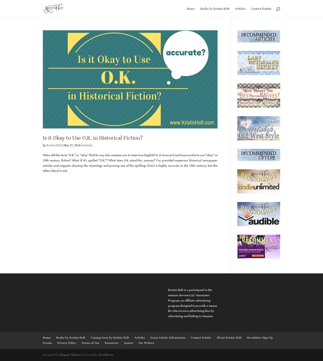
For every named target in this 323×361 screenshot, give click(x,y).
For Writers (146, 343)
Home (191, 9)
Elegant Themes (70, 355)
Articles (240, 9)
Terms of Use (90, 343)
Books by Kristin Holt (214, 9)
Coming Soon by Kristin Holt (110, 337)
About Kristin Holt (229, 337)
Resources (111, 343)
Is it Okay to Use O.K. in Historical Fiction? (93, 138)
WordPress (106, 355)
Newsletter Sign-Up (260, 337)
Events (47, 343)
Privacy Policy (66, 343)
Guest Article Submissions (167, 337)
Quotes (128, 343)
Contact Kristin (261, 9)
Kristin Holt (54, 145)
